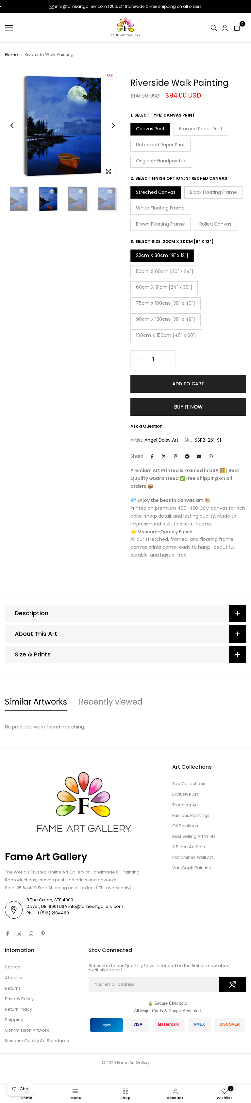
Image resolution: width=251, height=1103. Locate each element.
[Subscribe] (232, 984)
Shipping (14, 1020)
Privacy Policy (19, 999)
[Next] (108, 125)
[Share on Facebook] (152, 456)
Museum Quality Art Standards (37, 1041)
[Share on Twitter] (163, 456)
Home (11, 55)
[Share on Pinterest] (175, 456)
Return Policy (18, 1009)
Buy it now (188, 406)
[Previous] (17, 125)
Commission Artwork (27, 1030)
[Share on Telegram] (187, 456)
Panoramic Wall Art (192, 857)
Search (12, 967)
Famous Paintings (190, 815)
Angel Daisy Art (161, 440)
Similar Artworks (36, 701)
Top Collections (188, 784)
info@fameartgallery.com (81, 6)
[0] (237, 28)
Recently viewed (110, 701)
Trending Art (185, 805)
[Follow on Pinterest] (42, 933)
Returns (13, 988)
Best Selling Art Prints (194, 836)
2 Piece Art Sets (188, 847)
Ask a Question (146, 426)
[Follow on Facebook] (7, 933)
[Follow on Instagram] (31, 933)
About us (14, 978)
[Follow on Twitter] (19, 933)
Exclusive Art (185, 794)
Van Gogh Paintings (193, 868)
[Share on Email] (199, 456)
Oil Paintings (185, 826)
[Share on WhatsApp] (210, 456)
